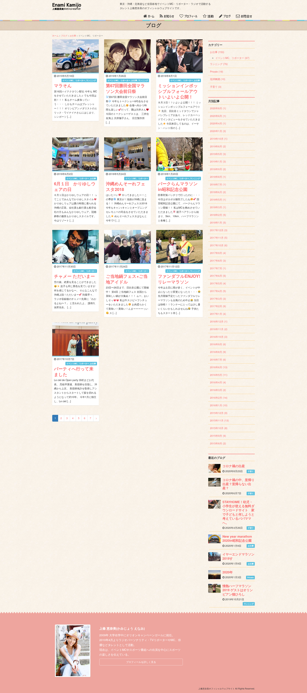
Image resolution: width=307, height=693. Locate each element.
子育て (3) (215, 86)
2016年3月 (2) (218, 390)
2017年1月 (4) (218, 314)
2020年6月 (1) (218, 116)
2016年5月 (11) (218, 375)
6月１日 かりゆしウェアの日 (75, 186)
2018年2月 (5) (218, 215)
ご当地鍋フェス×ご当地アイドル (127, 279)
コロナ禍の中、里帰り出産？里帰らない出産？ (238, 483)
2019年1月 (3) (218, 161)
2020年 (227, 572)
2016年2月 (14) (218, 397)
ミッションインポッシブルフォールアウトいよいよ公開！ (178, 90)
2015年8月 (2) (218, 443)
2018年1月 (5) (218, 222)
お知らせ (169, 16)
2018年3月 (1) (218, 207)
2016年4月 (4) (218, 382)
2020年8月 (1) (218, 108)
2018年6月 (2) (218, 192)
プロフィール (191, 16)
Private (250, 577)
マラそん (63, 85)
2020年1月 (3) (218, 131)
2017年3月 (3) (218, 298)
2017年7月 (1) (218, 268)
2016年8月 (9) (218, 352)
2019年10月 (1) (218, 138)
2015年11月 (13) (219, 420)
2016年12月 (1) (218, 321)
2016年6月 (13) (218, 367)
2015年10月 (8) (218, 428)
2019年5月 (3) (218, 154)
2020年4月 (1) (218, 123)
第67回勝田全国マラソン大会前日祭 (125, 88)
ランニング (91, 80)
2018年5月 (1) (218, 199)
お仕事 (73, 35)
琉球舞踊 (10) (217, 79)
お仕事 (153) (217, 52)
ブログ (227, 16)
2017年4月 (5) (218, 291)
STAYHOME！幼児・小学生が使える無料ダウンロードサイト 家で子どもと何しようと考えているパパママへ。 (238, 512)
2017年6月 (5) (218, 275)
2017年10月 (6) (218, 245)
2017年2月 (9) (218, 306)
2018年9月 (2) (218, 169)
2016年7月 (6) (218, 359)
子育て (251, 471)
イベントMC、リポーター (74, 80)
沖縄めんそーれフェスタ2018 (125, 186)
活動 (210, 16)
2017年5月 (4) (218, 283)
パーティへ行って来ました (73, 371)
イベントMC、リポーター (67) (232, 58)
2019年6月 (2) (218, 146)
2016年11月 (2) (218, 329)
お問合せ (246, 16)
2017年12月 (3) (218, 230)
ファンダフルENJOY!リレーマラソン (179, 279)
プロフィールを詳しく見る (141, 662)
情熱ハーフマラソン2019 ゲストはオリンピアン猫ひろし (237, 590)
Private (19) (216, 71)
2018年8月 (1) (218, 176)
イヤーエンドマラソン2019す (238, 556)
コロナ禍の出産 (233, 466)
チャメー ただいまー (74, 276)
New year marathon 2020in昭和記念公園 (237, 538)
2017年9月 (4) (218, 253)
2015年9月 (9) (218, 435)
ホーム (151, 16)
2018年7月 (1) (218, 184)
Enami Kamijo (66, 6)
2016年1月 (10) (218, 405)
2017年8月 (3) (218, 260)
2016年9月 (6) (218, 344)
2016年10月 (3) (218, 336)
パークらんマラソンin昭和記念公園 (178, 186)
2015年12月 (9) (218, 413)
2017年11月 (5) (218, 237)
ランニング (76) (219, 64)
